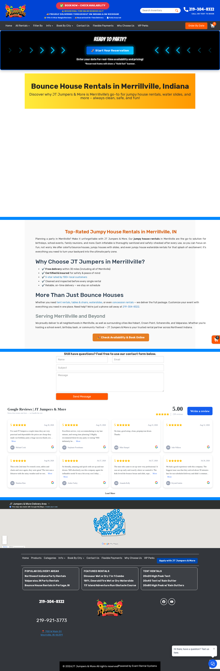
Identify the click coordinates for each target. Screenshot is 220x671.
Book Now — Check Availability (82, 5)
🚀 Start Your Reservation (110, 50)
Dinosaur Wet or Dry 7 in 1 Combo (104, 576)
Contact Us (83, 25)
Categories (50, 558)
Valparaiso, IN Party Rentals (42, 580)
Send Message (82, 396)
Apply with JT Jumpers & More (177, 560)
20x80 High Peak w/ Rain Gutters (163, 585)
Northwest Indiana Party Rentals (45, 576)
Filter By (38, 25)
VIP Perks (143, 25)
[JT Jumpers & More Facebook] (163, 601)
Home (9, 25)
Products (36, 558)
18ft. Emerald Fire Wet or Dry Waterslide (108, 580)
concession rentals (123, 302)
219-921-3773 (51, 620)
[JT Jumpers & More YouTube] (171, 601)
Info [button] (48, 25)
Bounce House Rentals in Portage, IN (47, 585)
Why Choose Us (125, 25)
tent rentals (63, 302)
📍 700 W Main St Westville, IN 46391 (52, 633)
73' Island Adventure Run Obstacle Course (110, 585)
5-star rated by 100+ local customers (66, 277)
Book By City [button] (64, 25)
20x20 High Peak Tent (156, 576)
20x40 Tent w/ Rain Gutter (159, 580)
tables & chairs (79, 302)
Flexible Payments (103, 25)
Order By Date (196, 25)
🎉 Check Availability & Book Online (121, 337)
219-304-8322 (131, 306)
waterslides (95, 302)
